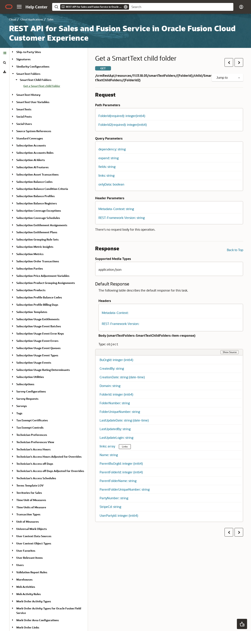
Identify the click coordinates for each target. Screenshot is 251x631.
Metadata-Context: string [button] (116, 209)
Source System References (33, 131)
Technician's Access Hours (33, 449)
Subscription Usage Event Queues (38, 348)
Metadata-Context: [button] (115, 313)
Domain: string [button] (110, 386)
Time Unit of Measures (31, 500)
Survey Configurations (31, 391)
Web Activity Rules (28, 594)
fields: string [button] (106, 167)
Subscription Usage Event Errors (37, 341)
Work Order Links (27, 627)
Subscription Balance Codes (34, 182)
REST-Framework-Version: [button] (120, 324)
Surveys (21, 406)
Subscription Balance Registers (36, 203)
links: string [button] (106, 175)
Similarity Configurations (32, 66)
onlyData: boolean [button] (111, 184)
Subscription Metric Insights (34, 247)
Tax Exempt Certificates (32, 420)
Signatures (23, 59)
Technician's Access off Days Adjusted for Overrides (50, 471)
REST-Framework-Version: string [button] (121, 218)
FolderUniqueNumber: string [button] (120, 412)
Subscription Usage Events (33, 362)
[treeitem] (54, 86)
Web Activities (25, 587)
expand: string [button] (108, 158)
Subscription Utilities (30, 377)
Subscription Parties (29, 268)
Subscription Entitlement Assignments (41, 225)
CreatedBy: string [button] (112, 368)
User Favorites (25, 550)
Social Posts (24, 116)
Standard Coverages (29, 138)
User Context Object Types (33, 543)
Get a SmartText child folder (41, 86)
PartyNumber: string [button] (114, 498)
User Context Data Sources (33, 536)
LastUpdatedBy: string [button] (115, 429)
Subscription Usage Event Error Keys (40, 333)
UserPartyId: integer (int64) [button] (119, 515)
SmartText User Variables (32, 102)
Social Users (24, 124)
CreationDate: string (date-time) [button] (122, 377)
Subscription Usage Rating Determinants (43, 370)
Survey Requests (27, 399)
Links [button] (125, 446)
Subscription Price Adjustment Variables (42, 276)
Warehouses (24, 579)
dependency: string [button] (112, 149)
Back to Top (235, 250)
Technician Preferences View (35, 442)
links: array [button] (108, 446)
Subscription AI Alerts (30, 160)
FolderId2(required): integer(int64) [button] (122, 125)
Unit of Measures (27, 521)
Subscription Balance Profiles (35, 196)
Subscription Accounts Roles (35, 153)
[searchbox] (181, 7)
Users (20, 565)
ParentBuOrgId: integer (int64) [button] (121, 463)
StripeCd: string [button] (110, 507)
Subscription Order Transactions (37, 261)
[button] (19, 6)
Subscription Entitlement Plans (36, 232)
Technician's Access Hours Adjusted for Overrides (49, 456)
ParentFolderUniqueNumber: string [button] (125, 489)
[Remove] (126, 7)
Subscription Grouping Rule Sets (37, 239)
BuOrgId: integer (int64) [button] (116, 360)
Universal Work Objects (31, 529)
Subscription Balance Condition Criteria (42, 189)
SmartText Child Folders (35, 80)
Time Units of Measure (31, 507)
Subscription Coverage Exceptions (38, 210)
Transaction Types (28, 514)
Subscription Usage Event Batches (38, 326)
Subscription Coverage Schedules (38, 218)
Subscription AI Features (32, 167)
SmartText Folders (28, 74)
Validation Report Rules (31, 572)
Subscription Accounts (31, 145)
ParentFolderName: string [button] (118, 481)
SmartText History (28, 95)
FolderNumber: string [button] (115, 403)
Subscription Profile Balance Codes (39, 297)
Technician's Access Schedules (36, 478)
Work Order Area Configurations (37, 620)
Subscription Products (30, 290)
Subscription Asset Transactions (37, 174)
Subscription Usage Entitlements (37, 319)
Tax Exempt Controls (30, 427)
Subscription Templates (31, 312)
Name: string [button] (109, 455)
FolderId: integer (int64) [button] (116, 394)
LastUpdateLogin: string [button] (116, 437)
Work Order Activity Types (33, 601)
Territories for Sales (29, 493)
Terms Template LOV (30, 485)
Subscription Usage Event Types (37, 355)
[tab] (4, 53)
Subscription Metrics (30, 254)
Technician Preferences (31, 435)
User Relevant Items (29, 558)
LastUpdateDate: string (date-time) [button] (124, 420)
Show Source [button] (229, 352)
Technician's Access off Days (34, 463)
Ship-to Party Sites (28, 52)
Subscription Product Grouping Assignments (45, 283)
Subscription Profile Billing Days (37, 304)
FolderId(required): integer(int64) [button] (121, 116)
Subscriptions (25, 384)
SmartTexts (23, 109)
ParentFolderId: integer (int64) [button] (121, 472)
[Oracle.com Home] (9, 7)
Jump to (222, 77)
